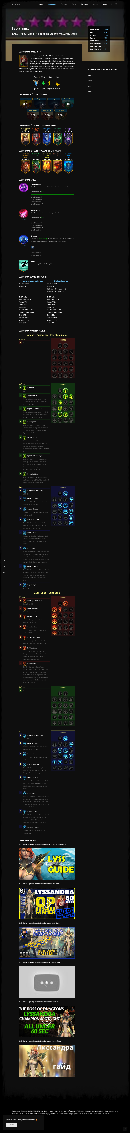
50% (105, 43)
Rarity (89, 92)
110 (105, 38)
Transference (36, 184)
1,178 (106, 35)
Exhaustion (35, 210)
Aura (33, 261)
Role (89, 86)
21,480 (106, 30)
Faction (90, 75)
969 (105, 32)
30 (105, 46)
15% (105, 41)
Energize (34, 236)
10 (105, 49)
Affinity (90, 81)
